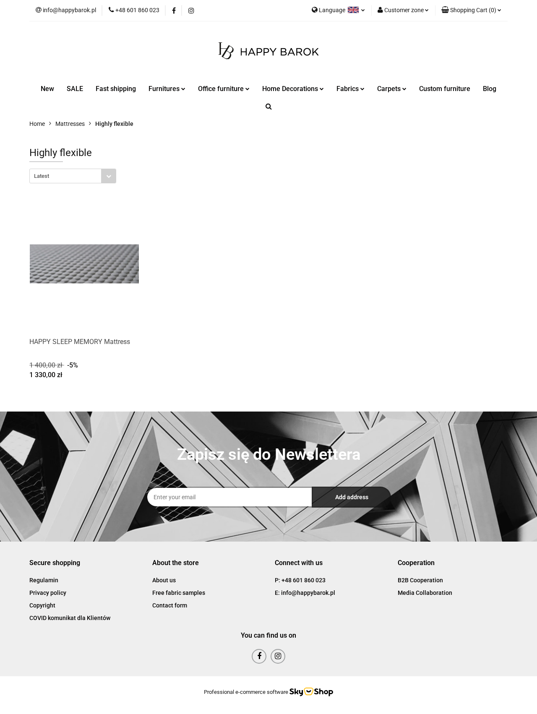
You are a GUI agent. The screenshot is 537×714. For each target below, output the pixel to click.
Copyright (42, 605)
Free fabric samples (178, 592)
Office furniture (221, 89)
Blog (489, 89)
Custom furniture (444, 89)
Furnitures (165, 89)
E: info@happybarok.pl (305, 592)
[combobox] (72, 176)
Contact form (169, 605)
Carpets (389, 89)
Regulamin (43, 580)
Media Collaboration (425, 592)
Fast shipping (116, 89)
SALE (75, 89)
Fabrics (348, 89)
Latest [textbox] (41, 176)
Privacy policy (47, 592)
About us (164, 580)
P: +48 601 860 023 (300, 580)
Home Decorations (291, 89)
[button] (471, 10)
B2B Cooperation (420, 580)
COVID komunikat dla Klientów (69, 618)
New (47, 89)
